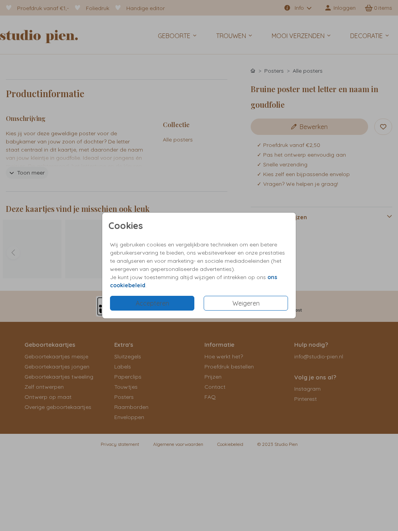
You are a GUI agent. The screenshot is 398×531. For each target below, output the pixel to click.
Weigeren (246, 303)
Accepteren (152, 303)
